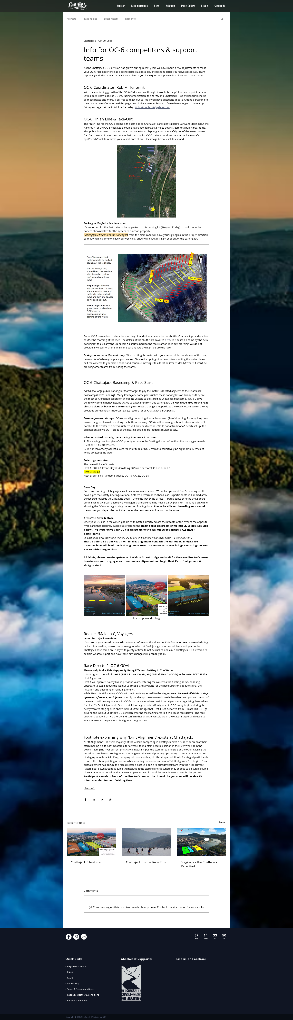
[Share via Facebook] (85, 799)
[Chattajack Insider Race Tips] (146, 842)
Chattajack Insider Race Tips (146, 862)
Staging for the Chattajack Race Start (199, 864)
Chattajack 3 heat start (87, 862)
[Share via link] (110, 799)
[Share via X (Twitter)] (93, 799)
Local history (111, 18)
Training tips (90, 18)
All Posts (71, 18)
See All (222, 822)
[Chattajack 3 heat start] (91, 842)
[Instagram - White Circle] (76, 937)
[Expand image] (104, 595)
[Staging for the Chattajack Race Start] (201, 842)
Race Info (130, 18)
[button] (120, 6)
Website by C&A (99, 1017)
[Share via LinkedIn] (102, 799)
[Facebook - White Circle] (69, 937)
